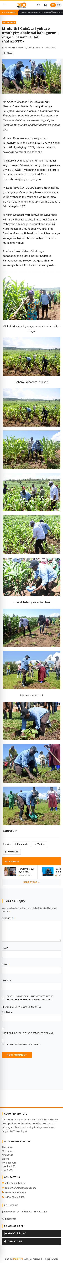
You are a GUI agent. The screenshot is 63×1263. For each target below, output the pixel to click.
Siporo (5, 1158)
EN (58, 5)
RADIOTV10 (17, 1259)
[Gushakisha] (38, 5)
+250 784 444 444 (15, 1192)
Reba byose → (31, 882)
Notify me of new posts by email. (21, 1044)
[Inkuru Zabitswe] (45, 5)
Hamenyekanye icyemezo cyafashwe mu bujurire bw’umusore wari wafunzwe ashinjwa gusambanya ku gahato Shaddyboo (26, 870)
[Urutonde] (4, 5)
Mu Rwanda (8, 1151)
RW (53, 5)
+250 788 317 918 (14, 1197)
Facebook (22, 844)
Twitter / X (26, 1211)
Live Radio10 (8, 1166)
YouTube (41, 1211)
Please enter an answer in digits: (21, 1007)
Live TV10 (7, 1170)
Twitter (41, 844)
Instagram (10, 1218)
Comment (8, 918)
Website (6, 980)
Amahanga (7, 1154)
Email (6, 964)
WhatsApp (13, 851)
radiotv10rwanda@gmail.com (20, 1187)
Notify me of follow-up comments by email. (28, 1033)
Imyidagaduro (9, 1162)
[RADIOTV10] (21, 5)
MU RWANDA (9, 22)
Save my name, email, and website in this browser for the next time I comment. (30, 998)
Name (6, 948)
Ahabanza (7, 1147)
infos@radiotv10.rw (15, 1183)
